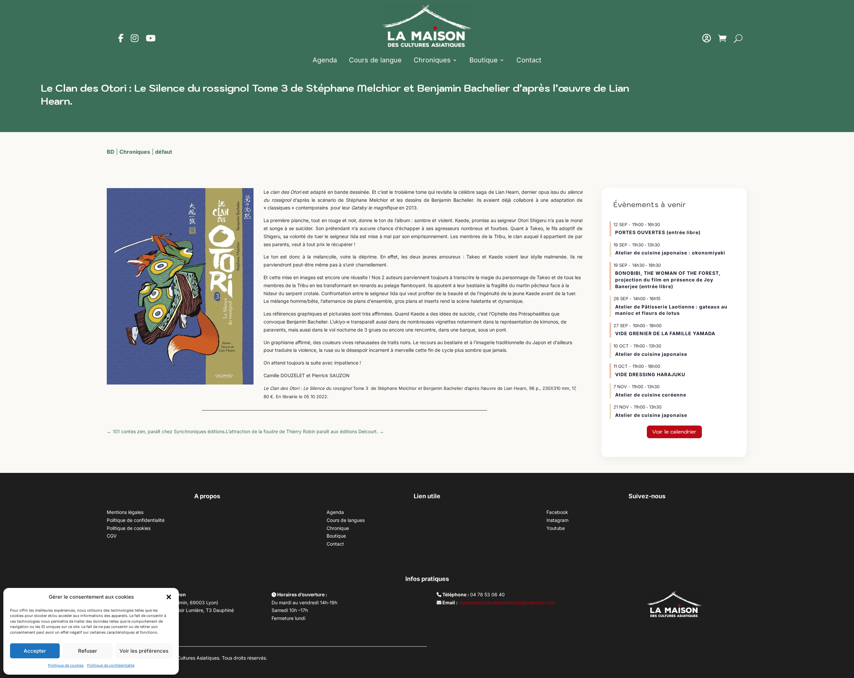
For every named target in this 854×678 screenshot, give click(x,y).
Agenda (325, 60)
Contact (528, 60)
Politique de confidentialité (110, 665)
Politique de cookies (66, 665)
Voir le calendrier (674, 431)
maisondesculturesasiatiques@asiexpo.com (506, 602)
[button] (168, 597)
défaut (163, 151)
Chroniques (432, 60)
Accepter (35, 651)
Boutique (483, 60)
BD (110, 151)
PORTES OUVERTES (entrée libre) (658, 232)
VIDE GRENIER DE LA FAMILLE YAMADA (665, 333)
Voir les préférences (143, 651)
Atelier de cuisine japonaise (652, 354)
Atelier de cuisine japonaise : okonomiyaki (670, 252)
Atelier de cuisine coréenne (650, 395)
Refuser (87, 651)
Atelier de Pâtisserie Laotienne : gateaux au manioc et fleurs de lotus (671, 310)
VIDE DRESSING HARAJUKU (650, 374)
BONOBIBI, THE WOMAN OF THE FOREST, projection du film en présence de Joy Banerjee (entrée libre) (668, 279)
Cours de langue (375, 60)
